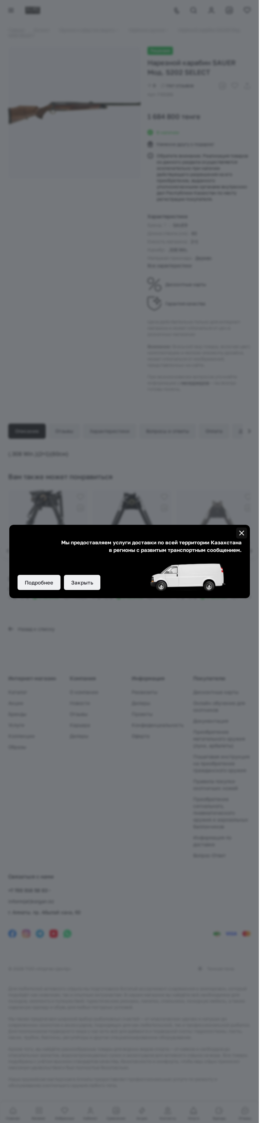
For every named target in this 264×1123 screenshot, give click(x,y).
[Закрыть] (241, 533)
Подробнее (39, 582)
